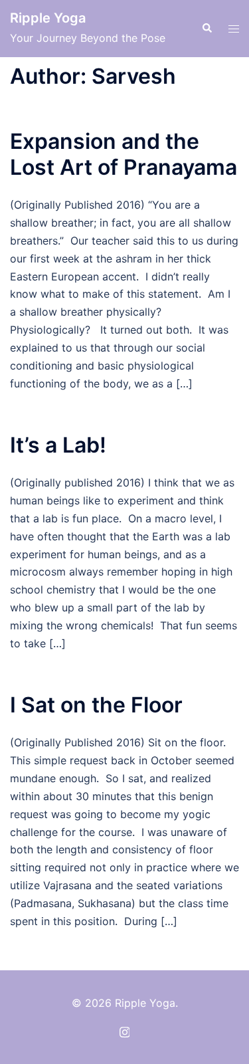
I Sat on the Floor (96, 705)
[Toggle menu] (233, 29)
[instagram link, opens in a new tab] (125, 1030)
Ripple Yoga (48, 18)
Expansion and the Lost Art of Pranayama (123, 153)
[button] (206, 28)
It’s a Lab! (58, 445)
